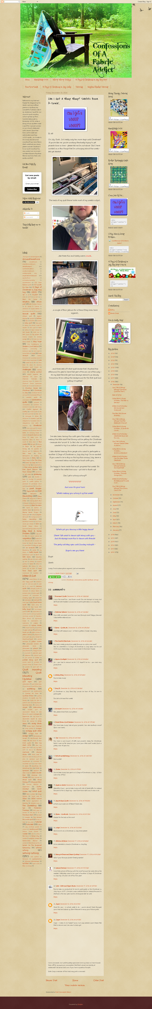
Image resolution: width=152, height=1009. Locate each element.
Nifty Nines (27, 609)
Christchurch (38, 386)
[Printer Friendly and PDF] (54, 577)
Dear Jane (39, 414)
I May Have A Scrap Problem (32, 531)
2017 (29, 297)
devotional (25, 418)
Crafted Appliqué (32, 409)
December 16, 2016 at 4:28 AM (78, 612)
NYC (29, 611)
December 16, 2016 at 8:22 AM (81, 641)
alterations (25, 309)
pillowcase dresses (32, 644)
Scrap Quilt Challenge (34, 726)
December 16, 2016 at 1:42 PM (76, 785)
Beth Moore (26, 334)
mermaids (25, 591)
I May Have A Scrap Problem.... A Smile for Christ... (120, 428)
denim (37, 416)
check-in (37, 381)
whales (25, 843)
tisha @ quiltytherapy (62, 756)
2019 (113, 371)
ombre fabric (36, 611)
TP (38, 812)
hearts (28, 508)
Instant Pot (39, 538)
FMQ (34, 458)
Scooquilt (58, 709)
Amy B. (57, 688)
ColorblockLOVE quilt (36, 395)
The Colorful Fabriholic (63, 641)
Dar (57, 738)
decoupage (28, 416)
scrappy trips (33, 733)
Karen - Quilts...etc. (61, 628)
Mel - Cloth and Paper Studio (66, 886)
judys (58, 828)
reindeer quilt (32, 709)
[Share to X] (67, 577)
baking (26, 325)
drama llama (36, 430)
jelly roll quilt (37, 545)
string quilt (27, 780)
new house (34, 607)
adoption (26, 301)
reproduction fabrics (29, 712)
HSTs (37, 524)
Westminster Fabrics (30, 841)
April (115, 520)
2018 (113, 375)
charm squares (32, 374)
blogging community (30, 349)
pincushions (26, 651)
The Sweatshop (29, 805)
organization (34, 621)
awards (39, 321)
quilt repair (27, 682)
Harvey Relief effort (36, 501)
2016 (24, 297)
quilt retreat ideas (37, 684)
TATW (25, 799)
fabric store (32, 442)
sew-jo (31, 750)
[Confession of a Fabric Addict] (118, 115)
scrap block (37, 723)
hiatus (33, 515)
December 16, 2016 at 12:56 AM (78, 596)
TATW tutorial (36, 799)
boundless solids (35, 358)
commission (26, 400)
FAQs (27, 446)
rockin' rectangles (34, 714)
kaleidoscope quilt (28, 555)
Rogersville (26, 716)
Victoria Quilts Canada (30, 831)
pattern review (36, 632)
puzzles (27, 667)
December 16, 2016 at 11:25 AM (72, 709)
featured (36, 451)
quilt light (36, 667)
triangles (27, 817)
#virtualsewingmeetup (29, 280)
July (114, 509)
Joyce (58, 904)
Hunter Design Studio (30, 526)
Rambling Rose (27, 705)
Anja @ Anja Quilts (62, 801)
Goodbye (31, 479)
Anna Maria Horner (28, 311)
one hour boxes (35, 614)
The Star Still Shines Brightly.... (119, 414)
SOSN (37, 768)
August (115, 505)
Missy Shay (59, 675)
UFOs (40, 824)
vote (32, 834)
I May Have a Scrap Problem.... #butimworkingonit (119, 451)
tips (24, 808)
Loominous (26, 573)
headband (27, 505)
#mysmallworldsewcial (30, 275)
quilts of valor (27, 702)
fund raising (27, 472)
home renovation (29, 519)
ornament (25, 625)
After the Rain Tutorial (35, 304)
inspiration (27, 538)
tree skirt (39, 815)
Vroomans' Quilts (61, 596)
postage (37, 657)
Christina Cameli (31, 388)
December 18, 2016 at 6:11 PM (70, 904)
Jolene (34, 550)
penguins (37, 634)
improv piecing (34, 536)
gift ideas (28, 474)
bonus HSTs (26, 353)
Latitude (25, 566)
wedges (25, 838)
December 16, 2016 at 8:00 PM (79, 814)
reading (37, 705)
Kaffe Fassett (33, 552)
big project (35, 334)
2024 (113, 353)
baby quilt (28, 323)
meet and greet (32, 584)
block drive (36, 339)
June (115, 512)
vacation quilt (33, 829)
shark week (35, 754)
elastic (24, 435)
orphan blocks (36, 625)
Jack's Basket (38, 543)
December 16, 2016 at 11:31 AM (84, 722)
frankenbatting (37, 465)
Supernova (26, 787)
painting (39, 627)
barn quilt (32, 327)
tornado (25, 812)
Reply (55, 605)
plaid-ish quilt (37, 653)
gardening (39, 472)
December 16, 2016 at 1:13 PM (71, 769)
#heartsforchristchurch (29, 264)
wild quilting (35, 856)
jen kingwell (30, 548)
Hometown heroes (28, 521)
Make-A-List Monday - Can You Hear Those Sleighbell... (120, 458)
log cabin (32, 568)
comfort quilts (31, 397)
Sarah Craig (114, 313)
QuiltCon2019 (38, 691)
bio (30, 339)
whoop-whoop (31, 853)
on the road (26, 614)
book (33, 353)
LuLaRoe (35, 573)
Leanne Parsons (61, 868)
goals (29, 477)
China (30, 386)
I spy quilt (39, 534)
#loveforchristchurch (28, 271)
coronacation (26, 405)
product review (27, 664)
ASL (26, 321)
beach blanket (35, 330)
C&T (34, 362)
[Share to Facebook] (69, 577)
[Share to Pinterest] (71, 577)
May (114, 516)
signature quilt (34, 759)
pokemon (27, 655)
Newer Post (51, 980)
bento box (36, 332)
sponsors (26, 771)
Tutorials (79, 87)
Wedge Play (35, 836)
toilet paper (36, 810)
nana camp (35, 605)
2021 (113, 364)
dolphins (25, 425)
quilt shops (27, 686)
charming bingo (27, 381)
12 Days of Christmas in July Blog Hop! (91, 79)
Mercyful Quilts (35, 588)
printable (36, 662)
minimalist (36, 595)
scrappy (39, 728)
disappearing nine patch (31, 423)
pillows (35, 648)
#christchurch (33, 262)
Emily (24, 437)
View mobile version (75, 985)
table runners (31, 794)
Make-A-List (29, 575)
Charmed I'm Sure (30, 376)
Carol (31, 365)
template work (35, 803)
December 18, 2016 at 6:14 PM (71, 920)
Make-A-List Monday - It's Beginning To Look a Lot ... (120, 481)
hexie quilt (26, 515)
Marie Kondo (33, 579)
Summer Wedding (32, 784)
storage (25, 777)
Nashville (25, 607)
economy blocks (34, 433)
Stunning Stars (36, 782)
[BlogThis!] (65, 577)
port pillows (28, 657)
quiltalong (31, 688)
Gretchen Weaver (61, 612)
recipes (25, 707)
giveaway (38, 474)
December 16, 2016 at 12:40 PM (70, 738)
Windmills (25, 859)
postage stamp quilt (30, 660)
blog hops (37, 341)
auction (32, 321)
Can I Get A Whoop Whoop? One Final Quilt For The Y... (119, 389)
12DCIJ (34, 292)
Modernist (38, 598)
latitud (38, 564)
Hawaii (26, 503)
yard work (36, 863)
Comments (29, 217)
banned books (35, 325)
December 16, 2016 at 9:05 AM (74, 675)
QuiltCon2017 (26, 691)
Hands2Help (27, 496)
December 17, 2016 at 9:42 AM (90, 854)
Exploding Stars (27, 440)
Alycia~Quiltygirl (61, 659)
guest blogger (35, 488)
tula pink (30, 822)
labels (31, 564)
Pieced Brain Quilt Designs (64, 722)
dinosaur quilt (34, 418)
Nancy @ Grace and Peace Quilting (67, 854)
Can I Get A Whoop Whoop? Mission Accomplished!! (118, 466)
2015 (113, 535)
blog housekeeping (33, 344)
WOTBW (26, 863)
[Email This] (62, 577)
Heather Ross (27, 510)
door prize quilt (31, 428)
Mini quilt (36, 593)
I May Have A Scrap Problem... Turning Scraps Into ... (119, 473)
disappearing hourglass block (31, 421)
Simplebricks (26, 761)
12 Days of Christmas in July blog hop (32, 289)
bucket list (28, 362)
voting (38, 834)
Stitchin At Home (61, 841)
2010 (113, 552)
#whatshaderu (27, 282)
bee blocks (26, 332)
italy (30, 543)
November (116, 495)
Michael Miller (27, 593)
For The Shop (37, 460)
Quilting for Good (31, 693)
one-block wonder (28, 616)
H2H (40, 491)
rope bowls (36, 716)
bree (40, 360)
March (115, 523)
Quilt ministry (32, 669)
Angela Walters (35, 309)
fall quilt (32, 444)
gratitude (30, 486)
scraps (25, 736)
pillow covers (37, 641)
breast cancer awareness (29, 360)
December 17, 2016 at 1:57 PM (87, 886)
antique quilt (27, 316)
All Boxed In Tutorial (32, 306)
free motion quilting (31, 467)
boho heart (37, 351)
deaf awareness (29, 414)
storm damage (35, 777)
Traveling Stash (28, 815)
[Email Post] (76, 573)
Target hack (35, 796)
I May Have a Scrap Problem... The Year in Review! (120, 400)
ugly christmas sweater (32, 827)
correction (36, 405)
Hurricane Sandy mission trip (31, 528)
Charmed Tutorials (30, 379)
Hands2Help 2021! (41, 79)
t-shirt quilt (37, 791)
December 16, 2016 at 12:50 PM (81, 756)
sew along (33, 740)
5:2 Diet (35, 297)
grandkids (25, 484)
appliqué (32, 318)
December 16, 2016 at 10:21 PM (71, 828)
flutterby (36, 456)
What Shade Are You (34, 843)
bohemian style (27, 351)
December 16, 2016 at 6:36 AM (79, 628)
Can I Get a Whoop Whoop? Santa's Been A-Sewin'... (120, 443)
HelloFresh (37, 510)
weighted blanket (34, 838)
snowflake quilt (27, 763)
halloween (33, 493)
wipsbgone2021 (37, 859)
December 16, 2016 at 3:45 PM (79, 801)
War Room (26, 836)
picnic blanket (36, 637)
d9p (41, 411)
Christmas (70, 580)
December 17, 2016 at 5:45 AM (78, 841)
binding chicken (28, 337)
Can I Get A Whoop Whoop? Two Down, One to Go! (120, 488)
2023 (113, 357)
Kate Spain (27, 557)
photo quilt (26, 637)
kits (26, 561)
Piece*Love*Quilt (31, 87)
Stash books (26, 773)
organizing (26, 623)
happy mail (32, 498)
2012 (113, 545)
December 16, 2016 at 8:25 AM (78, 659)
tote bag (32, 812)
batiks (40, 327)
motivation (28, 600)
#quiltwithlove (26, 278)
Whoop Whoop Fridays (62, 79)
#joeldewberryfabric (28, 269)
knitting (90, 580)
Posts (27, 213)
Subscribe (32, 189)
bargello (25, 327)
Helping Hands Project (30, 512)
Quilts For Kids (34, 700)
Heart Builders (37, 505)
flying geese (26, 458)
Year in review (27, 866)
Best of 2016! (117, 395)
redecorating (37, 707)
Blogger (80, 1004)
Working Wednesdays (32, 861)
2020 (113, 368)
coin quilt (25, 395)
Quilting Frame (28, 696)
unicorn (25, 829)
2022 (113, 360)
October (116, 498)
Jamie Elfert (27, 545)
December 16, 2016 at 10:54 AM (71, 688)
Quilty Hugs (36, 702)
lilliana (33, 566)
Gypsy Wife (31, 491)
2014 (113, 538)
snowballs (36, 761)
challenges (27, 369)
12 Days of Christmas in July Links (57, 87)
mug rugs (25, 602)
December (116, 385)
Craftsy (25, 411)
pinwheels (27, 653)
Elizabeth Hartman (33, 435)
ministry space (27, 598)
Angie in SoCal (61, 785)
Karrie (37, 555)
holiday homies (35, 517)
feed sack (27, 453)
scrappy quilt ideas (34, 731)
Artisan (39, 318)
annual (38, 311)
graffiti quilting (34, 481)
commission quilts (80, 580)
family (40, 444)
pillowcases (26, 648)
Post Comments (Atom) (63, 992)
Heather (36, 508)
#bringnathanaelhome (31, 259)
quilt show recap (37, 686)
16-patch (35, 295)
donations (37, 425)
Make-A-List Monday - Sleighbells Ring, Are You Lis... (120, 436)
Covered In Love (27, 407)
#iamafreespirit (27, 266)
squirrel (36, 770)
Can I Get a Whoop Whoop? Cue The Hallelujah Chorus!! (119, 421)
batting (27, 330)
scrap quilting (29, 728)
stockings (34, 775)
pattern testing (27, 634)
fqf (29, 465)
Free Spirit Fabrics (30, 469)
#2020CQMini (35, 257)
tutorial (39, 822)
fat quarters (35, 449)
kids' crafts (38, 559)
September (116, 502)
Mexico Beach (35, 591)
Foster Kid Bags (30, 463)
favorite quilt (26, 451)
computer (36, 402)
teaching (25, 803)
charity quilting (36, 372)
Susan (58, 769)
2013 (113, 542)
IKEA (26, 536)
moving (36, 600)
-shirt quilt (25, 257)
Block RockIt (26, 342)
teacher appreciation (32, 801)
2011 (112, 549)
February (116, 527)
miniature (25, 595)
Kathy (112, 310)
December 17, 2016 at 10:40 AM (78, 868)
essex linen (34, 437)
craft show (38, 407)
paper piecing (28, 630)
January (116, 530)
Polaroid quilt (38, 655)
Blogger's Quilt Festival (31, 346)
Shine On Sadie (27, 757)
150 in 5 (26, 295)
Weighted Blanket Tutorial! (97, 87)
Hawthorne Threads (36, 503)
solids (26, 766)
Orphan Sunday (30, 627)
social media (38, 763)
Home (27, 79)
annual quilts (29, 313)
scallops (32, 721)
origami (35, 623)
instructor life (28, 541)
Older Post (98, 980)
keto (31, 559)
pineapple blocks (37, 651)
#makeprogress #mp (30, 273)
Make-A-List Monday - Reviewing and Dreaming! (120, 408)
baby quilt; (39, 323)
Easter (24, 433)
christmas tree (36, 393)
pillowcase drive (29, 646)
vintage (25, 834)
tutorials (29, 824)
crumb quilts (33, 411)
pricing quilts (27, 662)
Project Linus (38, 664)
